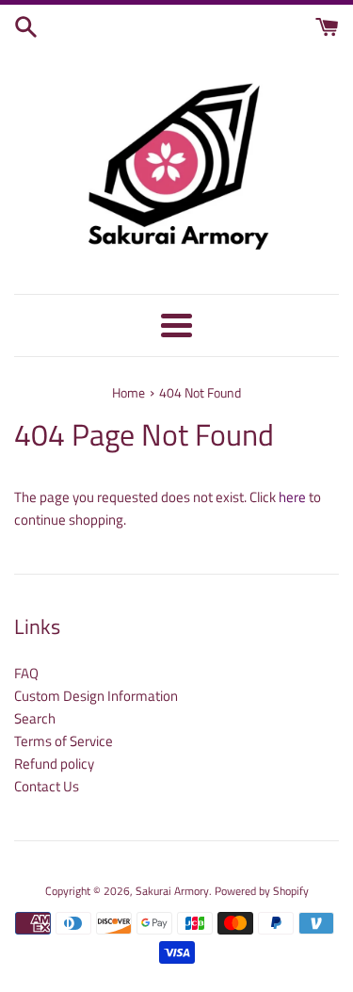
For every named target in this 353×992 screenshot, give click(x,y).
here (292, 497)
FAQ (26, 673)
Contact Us (46, 786)
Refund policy (54, 763)
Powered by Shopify (262, 891)
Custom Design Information (96, 696)
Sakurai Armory (172, 891)
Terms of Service (63, 741)
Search (35, 718)
